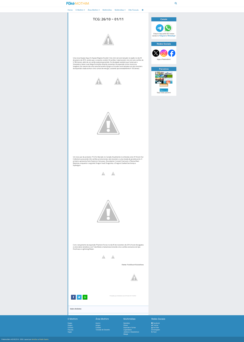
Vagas (70, 332)
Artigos (98, 325)
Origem (70, 325)
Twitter (155, 325)
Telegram (162, 36)
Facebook (156, 323)
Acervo (98, 323)
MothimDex (107, 9)
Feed (154, 332)
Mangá (125, 334)
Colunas (98, 327)
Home (70, 9)
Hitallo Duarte (43, 339)
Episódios (126, 323)
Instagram (156, 330)
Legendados (127, 330)
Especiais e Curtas (129, 327)
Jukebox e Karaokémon (131, 332)
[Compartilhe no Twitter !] (79, 297)
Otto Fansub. (133, 9)
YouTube (156, 327)
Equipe (70, 323)
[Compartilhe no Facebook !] (73, 297)
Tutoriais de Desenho (103, 330)
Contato (70, 327)
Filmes (125, 325)
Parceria (70, 330)
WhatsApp (171, 36)
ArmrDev (34, 339)
